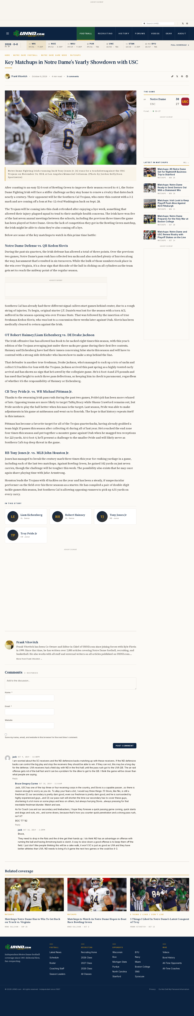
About (182, 33)
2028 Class (86, 957)
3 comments (73, 76)
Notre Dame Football (25, 55)
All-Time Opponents (172, 963)
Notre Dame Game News (54, 55)
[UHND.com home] (18, 947)
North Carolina (119, 971)
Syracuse (139, 976)
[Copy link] (172, 76)
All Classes (86, 974)
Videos (155, 33)
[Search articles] (144, 23)
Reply (15, 778)
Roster (53, 963)
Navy (137, 957)
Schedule (54, 957)
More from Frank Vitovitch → (29, 659)
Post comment (125, 746)
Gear (169, 33)
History (124, 33)
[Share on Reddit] (187, 76)
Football (86, 33)
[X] (183, 23)
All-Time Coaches (171, 968)
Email (8, 706)
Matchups (75, 55)
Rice (114, 957)
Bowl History (169, 957)
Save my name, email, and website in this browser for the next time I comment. (41, 737)
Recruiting (105, 33)
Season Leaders (57, 974)
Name (8, 692)
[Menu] (7, 33)
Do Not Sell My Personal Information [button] (174, 989)
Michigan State (119, 962)
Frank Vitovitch (19, 76)
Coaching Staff (57, 968)
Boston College (142, 967)
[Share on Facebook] (182, 76)
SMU (137, 971)
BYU (137, 952)
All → (186, 162)
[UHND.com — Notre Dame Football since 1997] (29, 33)
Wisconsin (117, 952)
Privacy (152, 989)
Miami (138, 962)
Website (8, 720)
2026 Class (86, 968)
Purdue (115, 967)
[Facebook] (187, 23)
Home (7, 55)
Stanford (116, 976)
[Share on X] (177, 76)
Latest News (55, 952)
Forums (140, 33)
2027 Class (86, 963)
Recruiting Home (89, 952)
